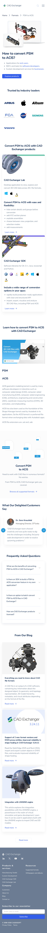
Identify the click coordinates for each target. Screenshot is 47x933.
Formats (15, 15)
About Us (5, 893)
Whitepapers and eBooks (34, 873)
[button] (23, 568)
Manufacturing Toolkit (9, 873)
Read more (23, 840)
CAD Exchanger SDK (9, 879)
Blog (3, 896)
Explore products (12, 76)
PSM (5, 370)
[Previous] (3, 530)
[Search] (38, 6)
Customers (6, 890)
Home (4, 15)
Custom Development (9, 876)
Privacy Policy (6, 925)
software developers (30, 66)
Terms (15, 925)
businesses (39, 69)
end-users (24, 63)
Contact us (6, 899)
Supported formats (32, 870)
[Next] (44, 530)
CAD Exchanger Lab (9, 882)
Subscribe (23, 916)
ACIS (5, 378)
